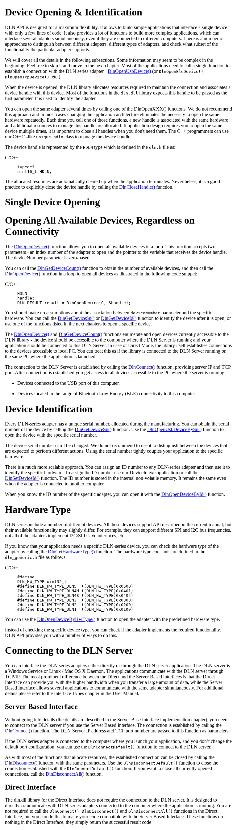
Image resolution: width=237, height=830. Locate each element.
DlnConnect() (141, 367)
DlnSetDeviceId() (22, 478)
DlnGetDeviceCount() (59, 268)
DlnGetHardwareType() (71, 551)
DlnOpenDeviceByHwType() (66, 619)
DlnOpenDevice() (31, 246)
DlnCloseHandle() (137, 187)
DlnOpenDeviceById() (183, 494)
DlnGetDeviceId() (118, 318)
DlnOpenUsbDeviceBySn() (174, 429)
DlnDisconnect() (21, 762)
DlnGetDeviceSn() (76, 318)
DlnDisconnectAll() (65, 774)
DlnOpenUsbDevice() (129, 71)
